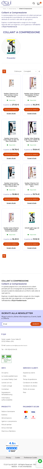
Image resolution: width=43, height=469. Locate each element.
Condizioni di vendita (30, 383)
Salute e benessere (8, 411)
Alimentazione (7, 418)
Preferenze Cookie (30, 457)
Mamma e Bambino (9, 431)
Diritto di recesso (29, 389)
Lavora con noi (7, 383)
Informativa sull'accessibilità (7, 399)
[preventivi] (11, 46)
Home (4, 8)
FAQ (24, 376)
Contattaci (5, 389)
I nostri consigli (7, 386)
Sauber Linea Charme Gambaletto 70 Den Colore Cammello (11, 229)
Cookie (17, 457)
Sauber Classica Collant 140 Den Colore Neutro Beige (11, 95)
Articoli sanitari (7, 424)
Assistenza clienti (29, 373)
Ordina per (18, 71)
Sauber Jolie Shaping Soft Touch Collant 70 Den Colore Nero (32, 140)
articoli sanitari (12, 8)
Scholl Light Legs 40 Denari (32, 228)
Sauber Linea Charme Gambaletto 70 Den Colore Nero (31, 95)
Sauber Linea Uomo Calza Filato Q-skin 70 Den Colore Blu (11, 140)
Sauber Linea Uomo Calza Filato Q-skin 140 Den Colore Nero (11, 184)
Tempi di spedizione (30, 379)
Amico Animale (7, 428)
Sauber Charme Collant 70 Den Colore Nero (32, 184)
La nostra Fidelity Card (9, 379)
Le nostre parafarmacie (10, 376)
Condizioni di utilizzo (30, 386)
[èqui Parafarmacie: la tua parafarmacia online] (6, 3)
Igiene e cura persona (9, 421)
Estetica (4, 415)
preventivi (11, 58)
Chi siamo (5, 373)
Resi (24, 392)
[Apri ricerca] (27, 3)
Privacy (8, 457)
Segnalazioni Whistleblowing (7, 393)
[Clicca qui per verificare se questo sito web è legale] (7, 359)
